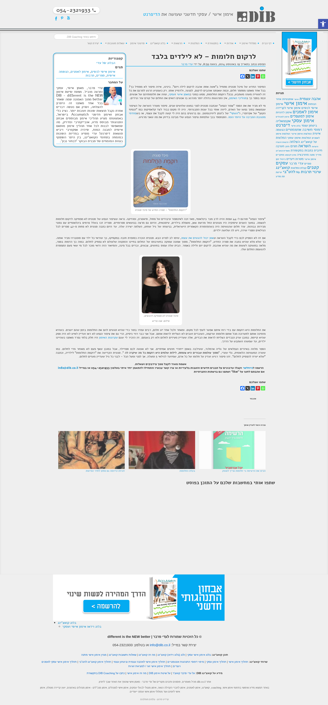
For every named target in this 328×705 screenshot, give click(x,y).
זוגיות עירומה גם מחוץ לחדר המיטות (105, 471)
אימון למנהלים (282, 116)
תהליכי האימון (237, 98)
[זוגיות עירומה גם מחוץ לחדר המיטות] (91, 450)
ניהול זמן (280, 159)
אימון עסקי (303, 120)
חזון (287, 146)
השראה (304, 146)
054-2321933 (123, 645)
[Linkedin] (253, 76)
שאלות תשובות (115, 43)
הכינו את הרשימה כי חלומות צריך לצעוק (244, 471)
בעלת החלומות (187, 471)
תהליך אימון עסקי (216, 661)
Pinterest (62, 17)
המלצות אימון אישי (301, 133)
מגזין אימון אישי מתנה (93, 654)
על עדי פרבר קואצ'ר (184, 673)
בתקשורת (212, 43)
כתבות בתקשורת (302, 150)
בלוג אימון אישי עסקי (199, 654)
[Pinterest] (258, 76)
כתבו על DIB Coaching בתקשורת (106, 673)
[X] (247, 76)
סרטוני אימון (137, 43)
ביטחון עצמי (309, 125)
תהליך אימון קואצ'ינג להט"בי (95, 661)
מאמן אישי (183, 94)
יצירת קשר (93, 43)
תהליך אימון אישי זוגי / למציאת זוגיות (149, 666)
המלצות (194, 43)
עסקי (172, 94)
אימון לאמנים (305, 112)
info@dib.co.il (68, 368)
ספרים (307, 163)
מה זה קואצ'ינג (147, 654)
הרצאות (177, 43)
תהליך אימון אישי (238, 661)
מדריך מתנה (315, 155)
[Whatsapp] (263, 76)
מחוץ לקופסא (290, 154)
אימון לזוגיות (284, 112)
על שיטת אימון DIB (159, 673)
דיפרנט (283, 124)
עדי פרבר (296, 163)
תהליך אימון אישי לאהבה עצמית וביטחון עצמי (139, 661)
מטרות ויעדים (295, 159)
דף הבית (266, 43)
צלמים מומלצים (147, 699)
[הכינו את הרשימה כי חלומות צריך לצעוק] (232, 450)
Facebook (55, 17)
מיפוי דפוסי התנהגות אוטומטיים (185, 661)
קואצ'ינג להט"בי (285, 170)
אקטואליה (283, 121)
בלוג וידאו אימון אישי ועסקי (81, 626)
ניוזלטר (248, 368)
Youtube (68, 17)
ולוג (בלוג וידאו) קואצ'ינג (171, 654)
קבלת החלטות (298, 168)
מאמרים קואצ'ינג (283, 150)
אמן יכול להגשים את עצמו (197, 238)
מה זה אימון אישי (137, 673)
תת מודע (280, 176)
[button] (323, 24)
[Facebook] (242, 76)
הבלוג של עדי (105, 63)
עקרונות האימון (108, 337)
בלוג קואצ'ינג (157, 43)
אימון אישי (295, 103)
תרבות (306, 172)
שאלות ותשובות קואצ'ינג (122, 654)
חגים (293, 146)
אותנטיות (287, 99)
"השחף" (234, 113)
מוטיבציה (303, 155)
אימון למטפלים (302, 116)
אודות (229, 43)
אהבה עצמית (310, 99)
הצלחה (294, 141)
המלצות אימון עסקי (299, 138)
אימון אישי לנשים (103, 71)
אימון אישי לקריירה (288, 108)
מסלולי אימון (248, 43)
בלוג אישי (295, 125)
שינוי (316, 172)
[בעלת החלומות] (162, 450)
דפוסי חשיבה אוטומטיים (304, 129)
